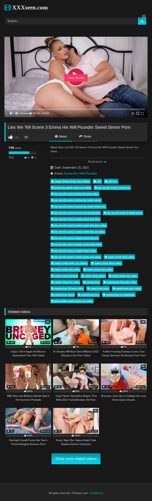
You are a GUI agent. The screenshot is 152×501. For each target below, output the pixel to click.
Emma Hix (71, 173)
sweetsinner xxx (90, 294)
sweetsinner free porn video (121, 282)
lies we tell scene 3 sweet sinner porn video (77, 244)
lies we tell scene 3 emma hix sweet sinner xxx (79, 206)
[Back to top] (140, 490)
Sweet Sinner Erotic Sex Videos (72, 181)
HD (99, 181)
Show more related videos (76, 459)
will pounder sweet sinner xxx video (73, 301)
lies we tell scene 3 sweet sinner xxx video (77, 256)
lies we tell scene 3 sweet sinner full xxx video (79, 231)
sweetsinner (93, 282)
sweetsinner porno (64, 294)
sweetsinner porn (99, 288)
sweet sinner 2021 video (121, 256)
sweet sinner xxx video (66, 282)
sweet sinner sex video (124, 275)
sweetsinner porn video (128, 288)
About (62, 136)
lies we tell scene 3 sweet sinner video (75, 250)
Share (87, 136)
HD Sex (113, 181)
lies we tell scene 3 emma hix (114, 187)
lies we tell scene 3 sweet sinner (124, 212)
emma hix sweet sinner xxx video (72, 187)
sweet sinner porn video (99, 269)
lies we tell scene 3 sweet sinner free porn (77, 219)
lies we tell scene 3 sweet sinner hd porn (76, 237)
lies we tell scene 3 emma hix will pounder (77, 212)
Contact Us (96, 493)
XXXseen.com (29, 7)
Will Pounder (88, 173)
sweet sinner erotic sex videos (70, 263)
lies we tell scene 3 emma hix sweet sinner (77, 200)
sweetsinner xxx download (120, 294)
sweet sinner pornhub (65, 275)
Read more (95, 161)
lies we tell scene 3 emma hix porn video (76, 193)
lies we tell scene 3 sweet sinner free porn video (80, 225)
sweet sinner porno (95, 275)
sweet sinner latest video (108, 263)
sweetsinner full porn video (68, 288)
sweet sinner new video (67, 269)
